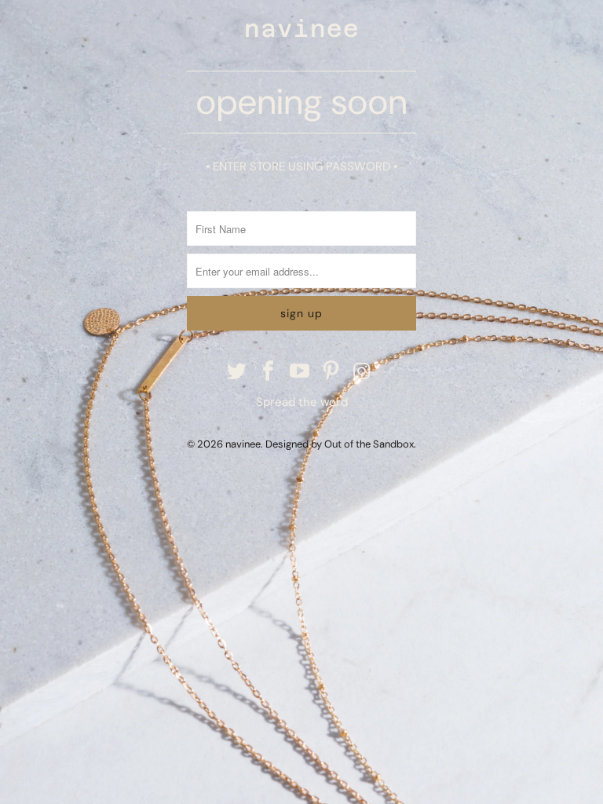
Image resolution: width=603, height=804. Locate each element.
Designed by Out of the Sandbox (339, 444)
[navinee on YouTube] (300, 373)
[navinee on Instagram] (362, 373)
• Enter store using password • (301, 166)
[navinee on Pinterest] (331, 373)
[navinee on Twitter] (238, 373)
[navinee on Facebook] (268, 373)
